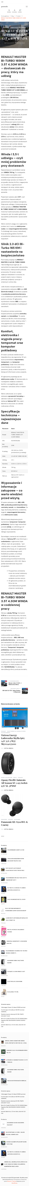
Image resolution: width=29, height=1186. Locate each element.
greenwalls (4, 6)
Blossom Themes (11, 1181)
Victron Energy (5, 732)
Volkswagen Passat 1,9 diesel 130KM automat (13, 1007)
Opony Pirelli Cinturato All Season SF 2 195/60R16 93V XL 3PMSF (14, 783)
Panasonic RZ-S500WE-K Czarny (14, 823)
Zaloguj (14, 12)
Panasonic (4, 819)
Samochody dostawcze (18, 27)
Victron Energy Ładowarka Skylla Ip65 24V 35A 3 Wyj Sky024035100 (13, 739)
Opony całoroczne (6, 777)
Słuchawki (17, 819)
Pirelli (15, 777)
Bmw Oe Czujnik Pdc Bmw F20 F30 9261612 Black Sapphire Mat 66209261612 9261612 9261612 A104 (14, 1020)
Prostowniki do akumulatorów (16, 731)
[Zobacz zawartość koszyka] (19, 11)
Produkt (6, 27)
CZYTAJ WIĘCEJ (8, 748)
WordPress (14, 1183)
